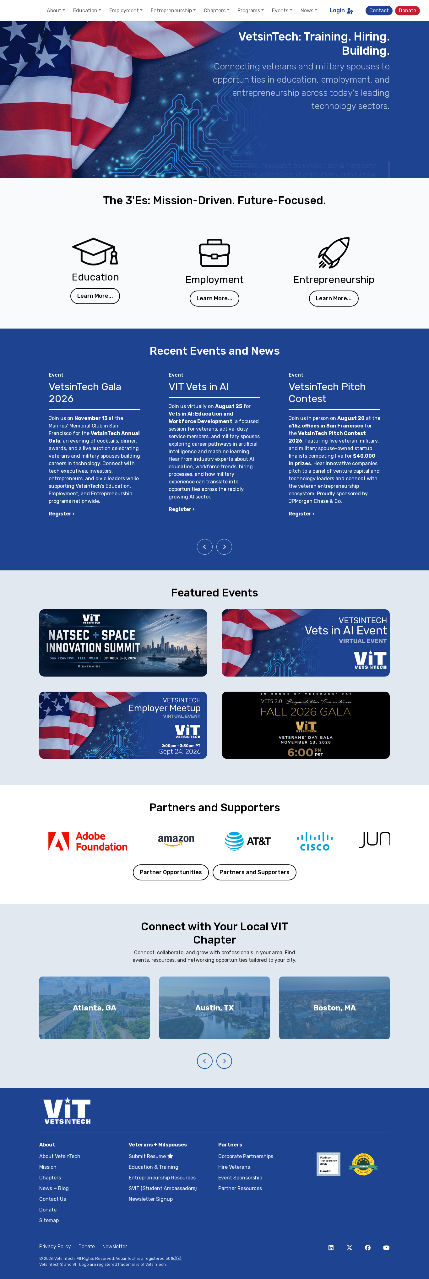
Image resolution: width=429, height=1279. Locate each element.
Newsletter (114, 1246)
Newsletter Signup (151, 1199)
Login (337, 10)
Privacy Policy (55, 1246)
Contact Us (52, 1199)
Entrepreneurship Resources (162, 1178)
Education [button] (85, 11)
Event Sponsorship (240, 1178)
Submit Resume (148, 1156)
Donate (407, 11)
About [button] (54, 11)
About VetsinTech (59, 1156)
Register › (61, 514)
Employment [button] (124, 11)
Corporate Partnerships (245, 1156)
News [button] (307, 11)
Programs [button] (248, 11)
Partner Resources (240, 1188)
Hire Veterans (234, 1167)
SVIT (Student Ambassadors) (163, 1188)
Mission (48, 1167)
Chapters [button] (214, 11)
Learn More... (95, 295)
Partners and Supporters (255, 872)
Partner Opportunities (171, 872)
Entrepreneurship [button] (171, 11)
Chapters (50, 1178)
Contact (379, 11)
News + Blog (54, 1188)
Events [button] (280, 11)
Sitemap (49, 1220)
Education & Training (153, 1167)
